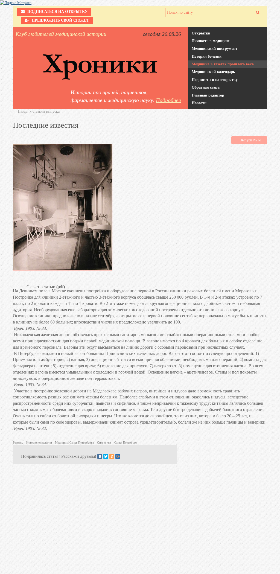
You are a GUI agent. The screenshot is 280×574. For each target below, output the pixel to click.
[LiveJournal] (123, 456)
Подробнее (168, 100)
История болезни (206, 56)
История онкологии (39, 442)
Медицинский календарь (213, 72)
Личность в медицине (210, 41)
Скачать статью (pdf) (140, 280)
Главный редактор (208, 95)
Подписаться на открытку (215, 80)
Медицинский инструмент (214, 48)
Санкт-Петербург (125, 442)
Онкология (104, 442)
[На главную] (100, 67)
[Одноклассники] (111, 456)
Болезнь (18, 442)
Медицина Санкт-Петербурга (74, 442)
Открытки (201, 33)
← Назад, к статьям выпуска (36, 111)
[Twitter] (105, 456)
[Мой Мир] (117, 456)
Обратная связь (206, 87)
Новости (199, 103)
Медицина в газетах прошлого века (223, 64)
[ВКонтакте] (99, 456)
